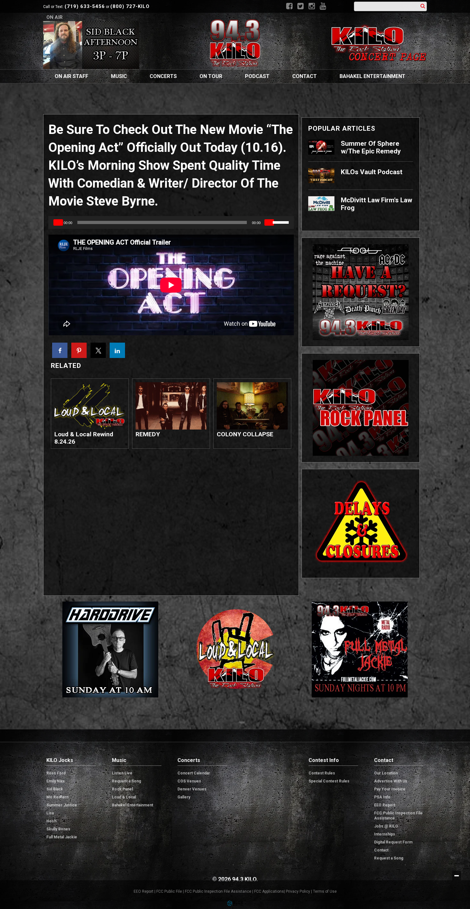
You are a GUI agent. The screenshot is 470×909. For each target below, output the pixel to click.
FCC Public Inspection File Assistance (398, 815)
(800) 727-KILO (130, 6)
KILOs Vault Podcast (372, 172)
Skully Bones (58, 829)
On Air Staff (71, 76)
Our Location (386, 773)
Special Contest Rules (329, 781)
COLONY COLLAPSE (245, 434)
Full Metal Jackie (61, 837)
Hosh (51, 821)
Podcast (257, 76)
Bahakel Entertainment (372, 76)
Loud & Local (124, 797)
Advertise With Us (390, 781)
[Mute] (269, 222)
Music (119, 76)
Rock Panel (122, 789)
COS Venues (189, 781)
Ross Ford (56, 773)
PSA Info (382, 797)
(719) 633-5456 (85, 6)
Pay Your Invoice (389, 789)
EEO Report (384, 805)
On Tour (211, 76)
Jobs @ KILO (386, 826)
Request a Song (126, 781)
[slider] (282, 222)
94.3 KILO (235, 43)
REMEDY (148, 434)
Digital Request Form (393, 842)
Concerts (163, 76)
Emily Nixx (55, 781)
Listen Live (122, 773)
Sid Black (54, 789)
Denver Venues (192, 789)
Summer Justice (61, 805)
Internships (384, 834)
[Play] (58, 222)
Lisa (50, 813)
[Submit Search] (422, 6)
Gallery (183, 797)
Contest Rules (322, 773)
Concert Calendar (193, 773)
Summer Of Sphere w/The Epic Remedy (371, 147)
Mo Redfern (57, 797)
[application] (171, 222)
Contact (304, 76)
